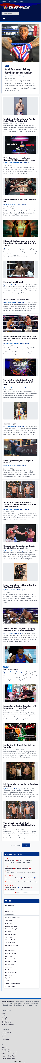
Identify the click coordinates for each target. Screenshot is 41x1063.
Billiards (4, 1035)
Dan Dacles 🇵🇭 (10, 856)
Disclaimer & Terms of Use (10, 1052)
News (3, 1016)
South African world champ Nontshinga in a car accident (18, 70)
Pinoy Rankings (6, 1022)
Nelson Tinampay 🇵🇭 (24, 856)
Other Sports (5, 1039)
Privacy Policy (6, 1050)
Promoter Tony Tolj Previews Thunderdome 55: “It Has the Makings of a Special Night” (19, 707)
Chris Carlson (9, 788)
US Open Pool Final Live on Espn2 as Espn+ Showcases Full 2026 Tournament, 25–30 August (19, 159)
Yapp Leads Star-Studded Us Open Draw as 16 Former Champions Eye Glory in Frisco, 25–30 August (18, 382)
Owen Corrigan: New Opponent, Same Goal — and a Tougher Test (19, 746)
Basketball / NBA (7, 1033)
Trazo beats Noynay (9, 424)
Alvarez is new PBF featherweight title (16, 299)
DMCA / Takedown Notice (9, 1054)
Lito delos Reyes (10, 285)
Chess (3, 1037)
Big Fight (4, 1018)
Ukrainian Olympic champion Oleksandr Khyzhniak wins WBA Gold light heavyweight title (19, 547)
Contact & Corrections (8, 1058)
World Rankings (6, 1020)
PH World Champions (8, 1024)
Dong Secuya (9, 248)
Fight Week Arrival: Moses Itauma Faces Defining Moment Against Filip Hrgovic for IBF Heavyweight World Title (19, 243)
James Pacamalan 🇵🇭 (12, 876)
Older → (26, 845)
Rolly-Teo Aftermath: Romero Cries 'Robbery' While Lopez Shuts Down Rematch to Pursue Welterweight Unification (20, 338)
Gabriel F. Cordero (11, 76)
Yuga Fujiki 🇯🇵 (22, 884)
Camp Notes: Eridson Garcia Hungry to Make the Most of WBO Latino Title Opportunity (19, 120)
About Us (4, 1047)
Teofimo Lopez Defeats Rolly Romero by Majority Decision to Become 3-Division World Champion (19, 629)
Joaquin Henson (10, 672)
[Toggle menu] (4, 19)
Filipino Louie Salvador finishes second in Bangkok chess (19, 200)
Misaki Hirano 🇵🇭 (29, 866)
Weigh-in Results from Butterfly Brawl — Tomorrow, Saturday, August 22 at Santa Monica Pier (19, 825)
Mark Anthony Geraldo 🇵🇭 (13, 866)
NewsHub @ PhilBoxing (12, 162)
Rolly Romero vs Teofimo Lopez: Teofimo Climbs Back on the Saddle (20, 785)
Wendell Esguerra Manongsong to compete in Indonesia (18, 461)
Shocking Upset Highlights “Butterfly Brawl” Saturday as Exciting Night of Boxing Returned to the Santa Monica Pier (19, 504)
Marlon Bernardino (10, 204)
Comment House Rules (8, 1056)
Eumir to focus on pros (10, 669)
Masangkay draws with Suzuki (13, 282)
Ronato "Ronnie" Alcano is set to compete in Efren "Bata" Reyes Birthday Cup (19, 586)
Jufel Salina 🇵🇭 (10, 884)
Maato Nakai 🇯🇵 (26, 876)
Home (3, 1013)
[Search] (17, 13)
